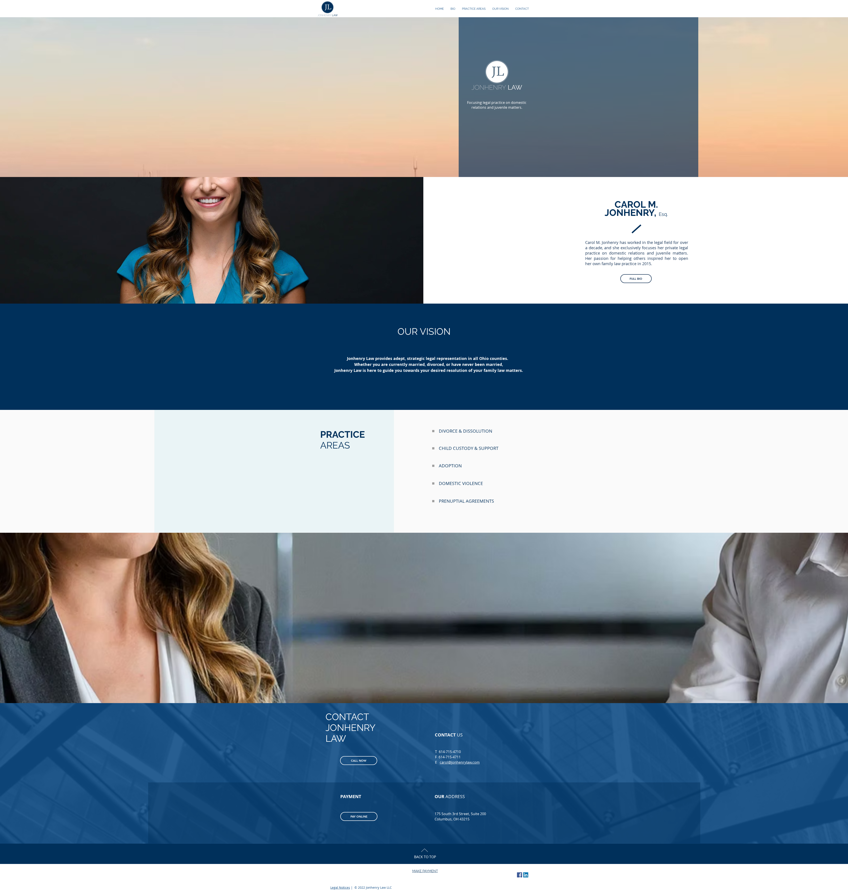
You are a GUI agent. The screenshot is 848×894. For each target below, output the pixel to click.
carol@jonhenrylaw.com (460, 762)
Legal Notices (340, 887)
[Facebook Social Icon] (519, 874)
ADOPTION (450, 466)
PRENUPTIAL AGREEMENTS (466, 501)
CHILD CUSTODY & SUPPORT (468, 448)
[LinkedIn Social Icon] (525, 874)
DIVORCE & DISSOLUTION (465, 431)
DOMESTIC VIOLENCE (461, 483)
